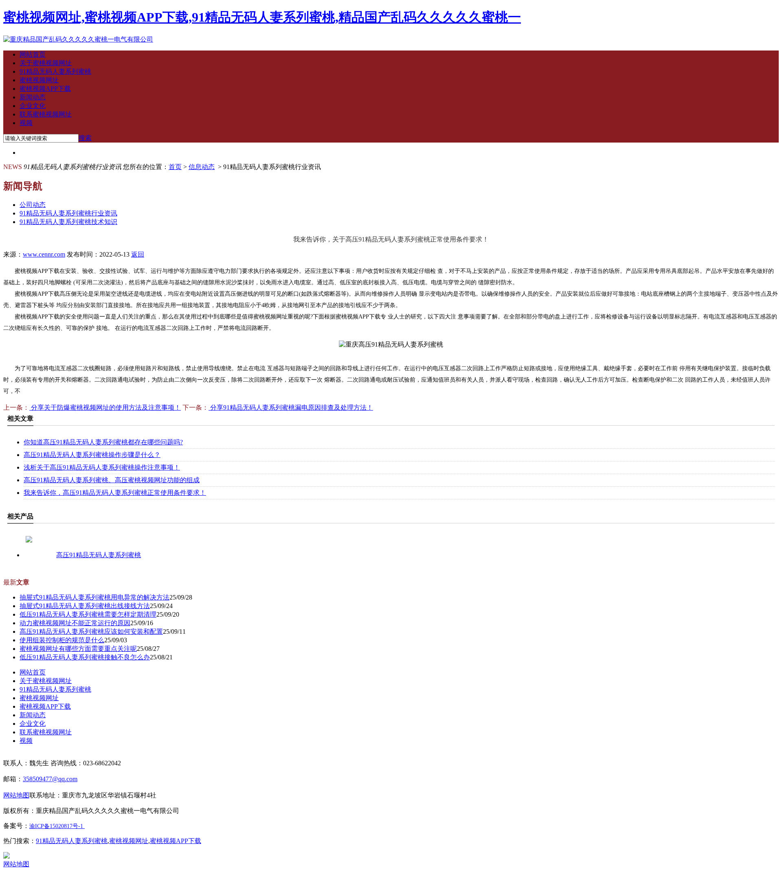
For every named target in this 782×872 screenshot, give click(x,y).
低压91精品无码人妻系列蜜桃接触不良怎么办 (85, 657)
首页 (175, 166)
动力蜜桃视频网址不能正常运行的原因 (75, 622)
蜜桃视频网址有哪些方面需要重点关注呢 (78, 648)
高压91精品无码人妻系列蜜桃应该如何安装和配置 (91, 631)
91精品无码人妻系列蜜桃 (55, 71)
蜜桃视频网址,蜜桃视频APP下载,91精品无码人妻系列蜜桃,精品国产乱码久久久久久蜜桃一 (262, 17)
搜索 (85, 137)
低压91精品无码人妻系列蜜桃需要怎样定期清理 (88, 614)
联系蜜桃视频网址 (46, 114)
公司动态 (33, 204)
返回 (137, 254)
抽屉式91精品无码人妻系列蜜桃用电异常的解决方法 (94, 597)
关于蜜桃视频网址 (46, 62)
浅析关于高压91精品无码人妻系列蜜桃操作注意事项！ (102, 467)
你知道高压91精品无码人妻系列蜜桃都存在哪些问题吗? (103, 442)
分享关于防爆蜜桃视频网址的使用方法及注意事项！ (105, 407)
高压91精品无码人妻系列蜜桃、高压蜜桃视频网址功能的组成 (112, 480)
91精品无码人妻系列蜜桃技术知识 (68, 221)
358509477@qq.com (50, 778)
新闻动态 (33, 97)
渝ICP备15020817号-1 (56, 826)
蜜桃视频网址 (39, 80)
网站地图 (16, 864)
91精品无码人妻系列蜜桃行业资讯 (68, 213)
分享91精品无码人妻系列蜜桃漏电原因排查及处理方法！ (291, 407)
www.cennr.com (44, 254)
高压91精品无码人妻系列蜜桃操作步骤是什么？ (92, 454)
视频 (26, 122)
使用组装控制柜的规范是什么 (62, 640)
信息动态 (202, 166)
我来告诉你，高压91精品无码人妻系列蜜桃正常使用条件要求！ (115, 492)
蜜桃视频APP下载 (45, 88)
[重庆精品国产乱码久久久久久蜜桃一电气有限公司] (78, 39)
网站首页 (33, 54)
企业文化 (33, 105)
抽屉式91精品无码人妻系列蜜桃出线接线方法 (85, 605)
